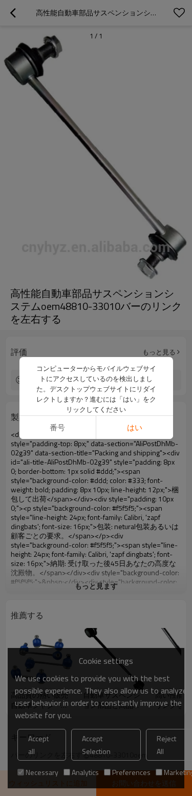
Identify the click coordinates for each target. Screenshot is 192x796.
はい (134, 427)
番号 (57, 427)
